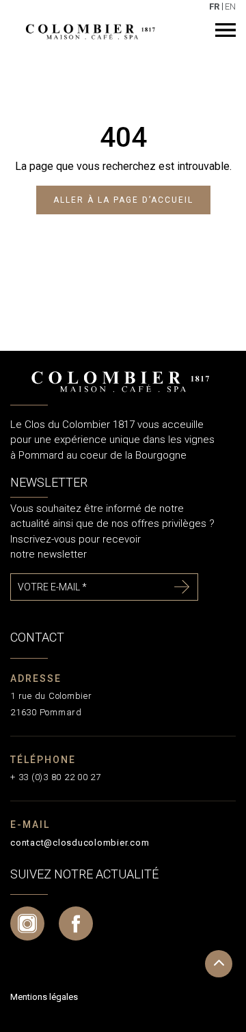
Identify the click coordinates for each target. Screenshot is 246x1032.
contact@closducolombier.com (79, 842)
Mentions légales (44, 997)
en (230, 6)
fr (214, 6)
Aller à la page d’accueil (123, 200)
